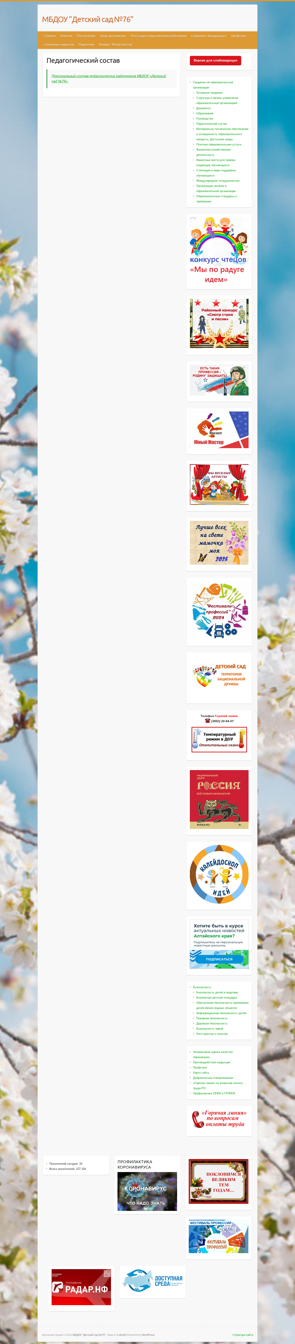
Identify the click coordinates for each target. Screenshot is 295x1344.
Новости (66, 36)
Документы (203, 108)
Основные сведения (209, 92)
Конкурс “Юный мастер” (116, 44)
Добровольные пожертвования (213, 1077)
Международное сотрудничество (217, 180)
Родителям (86, 44)
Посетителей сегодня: (64, 1163)
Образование (204, 113)
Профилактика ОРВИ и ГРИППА (214, 1093)
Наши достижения (113, 36)
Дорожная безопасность (212, 1023)
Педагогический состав (211, 123)
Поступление (86, 36)
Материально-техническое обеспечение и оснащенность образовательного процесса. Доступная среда (222, 134)
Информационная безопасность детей (221, 1013)
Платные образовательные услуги (218, 144)
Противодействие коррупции (211, 1062)
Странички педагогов (59, 44)
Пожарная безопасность (212, 1018)
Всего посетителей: (62, 1169)
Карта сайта (201, 1072)
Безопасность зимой (209, 1028)
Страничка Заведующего (208, 36)
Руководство (204, 118)
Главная (50, 36)
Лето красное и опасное (212, 1033)
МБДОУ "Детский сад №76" (87, 19)
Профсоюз (238, 36)
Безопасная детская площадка (216, 997)
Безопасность (202, 987)
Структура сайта (243, 1334)
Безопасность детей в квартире (217, 992)
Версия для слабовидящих (215, 60)
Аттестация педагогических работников (158, 36)
